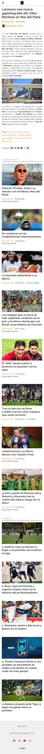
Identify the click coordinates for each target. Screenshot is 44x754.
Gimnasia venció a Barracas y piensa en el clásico (21, 627)
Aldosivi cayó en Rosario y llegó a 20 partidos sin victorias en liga (21, 550)
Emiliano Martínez (24, 135)
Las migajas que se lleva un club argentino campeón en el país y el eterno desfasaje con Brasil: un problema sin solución (22, 319)
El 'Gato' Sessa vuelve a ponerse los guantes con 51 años (19, 366)
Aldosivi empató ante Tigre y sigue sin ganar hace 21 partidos (21, 707)
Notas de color (8, 21)
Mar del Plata (26, 138)
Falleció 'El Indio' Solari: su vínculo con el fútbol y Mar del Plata (21, 191)
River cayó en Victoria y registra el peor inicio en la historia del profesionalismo (19, 589)
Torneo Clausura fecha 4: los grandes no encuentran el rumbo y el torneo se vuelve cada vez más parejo (21, 666)
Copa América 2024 (9, 135)
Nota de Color (7, 141)
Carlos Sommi (24, 132)
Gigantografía (7, 138)
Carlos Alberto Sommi (14, 26)
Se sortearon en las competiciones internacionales (21, 235)
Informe (17, 138)
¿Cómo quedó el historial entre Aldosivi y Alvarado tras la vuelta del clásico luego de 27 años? (21, 498)
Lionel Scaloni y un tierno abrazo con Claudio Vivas (18, 453)
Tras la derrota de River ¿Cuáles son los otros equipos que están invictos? (21, 411)
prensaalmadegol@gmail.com (22, 733)
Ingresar (23, 726)
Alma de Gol (13, 132)
